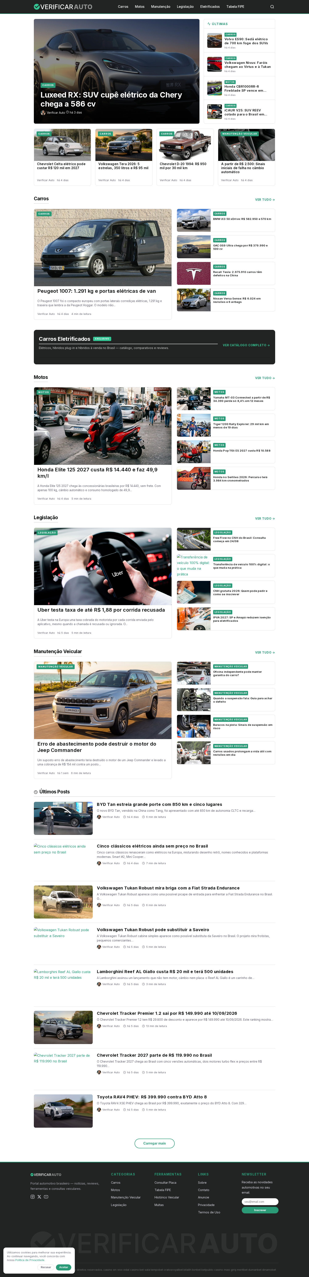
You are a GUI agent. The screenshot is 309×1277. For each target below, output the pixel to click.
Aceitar (63, 1267)
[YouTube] (46, 1198)
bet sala (145, 1269)
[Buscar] (272, 7)
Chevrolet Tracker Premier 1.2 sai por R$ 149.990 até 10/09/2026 (167, 1013)
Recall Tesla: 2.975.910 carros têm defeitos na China (237, 273)
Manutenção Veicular (239, 133)
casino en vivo (113, 1269)
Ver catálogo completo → (246, 345)
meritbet (242, 1269)
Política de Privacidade (29, 1260)
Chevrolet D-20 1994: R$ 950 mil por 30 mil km (183, 166)
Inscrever (260, 1210)
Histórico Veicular (166, 1197)
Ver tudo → (265, 199)
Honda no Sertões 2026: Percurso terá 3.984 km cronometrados (240, 478)
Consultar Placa (165, 1182)
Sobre (202, 1182)
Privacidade (206, 1205)
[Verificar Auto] (63, 7)
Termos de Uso (209, 1212)
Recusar (46, 1267)
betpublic (207, 1269)
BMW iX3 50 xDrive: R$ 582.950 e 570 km (242, 219)
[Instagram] (32, 1198)
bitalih (187, 1269)
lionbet (196, 1269)
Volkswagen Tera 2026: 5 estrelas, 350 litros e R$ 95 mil (123, 166)
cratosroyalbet (173, 1269)
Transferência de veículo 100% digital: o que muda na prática (241, 566)
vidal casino (131, 1269)
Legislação (185, 7)
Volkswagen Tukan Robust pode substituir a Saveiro (153, 929)
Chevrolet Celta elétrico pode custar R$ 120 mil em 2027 (61, 166)
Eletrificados (210, 7)
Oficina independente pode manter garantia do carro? (237, 673)
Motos (139, 7)
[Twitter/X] (39, 1198)
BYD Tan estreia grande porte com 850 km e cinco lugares (159, 804)
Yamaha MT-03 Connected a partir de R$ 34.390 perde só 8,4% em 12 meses (241, 399)
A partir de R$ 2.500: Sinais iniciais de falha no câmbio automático (243, 168)
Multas (159, 1205)
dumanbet (254, 1269)
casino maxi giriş (225, 1269)
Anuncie (203, 1197)
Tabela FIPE (235, 7)
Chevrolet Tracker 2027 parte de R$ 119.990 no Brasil (154, 1055)
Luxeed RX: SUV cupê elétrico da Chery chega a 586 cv (111, 99)
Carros (123, 7)
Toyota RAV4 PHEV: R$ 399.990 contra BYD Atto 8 (152, 1096)
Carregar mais (154, 1143)
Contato (203, 1190)
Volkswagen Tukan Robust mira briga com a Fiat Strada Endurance (168, 888)
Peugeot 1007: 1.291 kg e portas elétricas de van (96, 291)
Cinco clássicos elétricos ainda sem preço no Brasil (152, 846)
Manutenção (160, 7)
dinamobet (269, 1269)
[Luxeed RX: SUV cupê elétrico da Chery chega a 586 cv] (116, 71)
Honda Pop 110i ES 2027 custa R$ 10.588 (242, 450)
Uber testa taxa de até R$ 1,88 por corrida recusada (101, 610)
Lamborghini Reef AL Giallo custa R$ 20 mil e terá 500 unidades (165, 971)
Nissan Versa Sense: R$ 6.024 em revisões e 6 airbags (237, 300)
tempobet (157, 1269)
